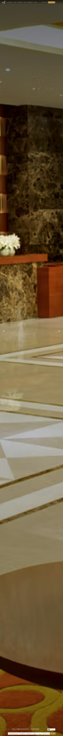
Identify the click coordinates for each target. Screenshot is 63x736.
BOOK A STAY (51, 2)
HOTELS (15, 2)
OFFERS (24, 2)
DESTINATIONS (9, 2)
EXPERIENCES (19, 2)
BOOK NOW (52, 733)
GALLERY (52, 729)
